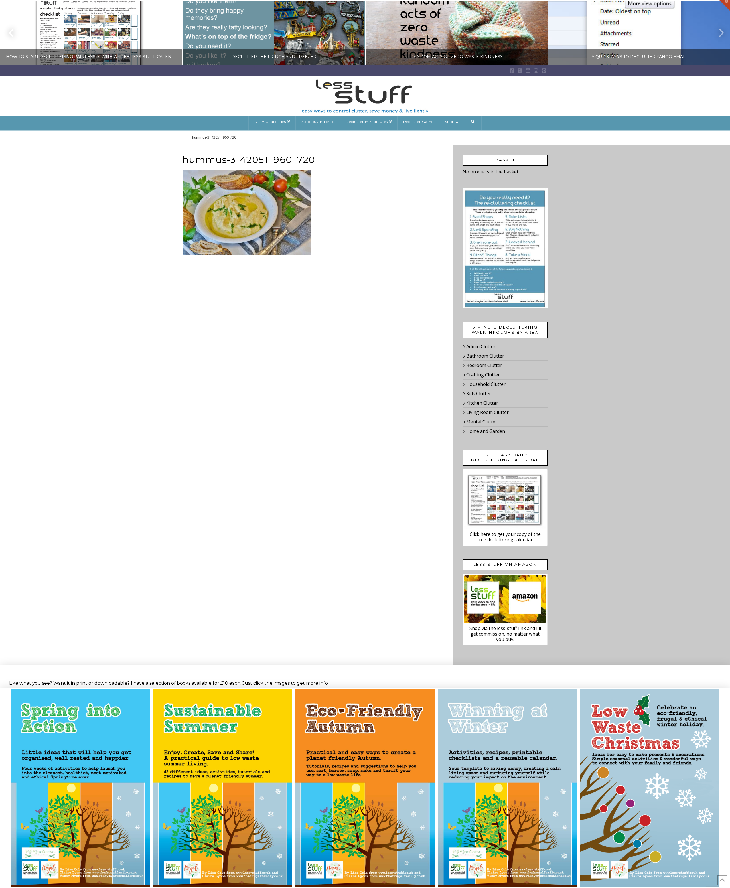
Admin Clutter (481, 346)
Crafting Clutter (483, 375)
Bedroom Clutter (484, 365)
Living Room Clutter (487, 412)
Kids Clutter (478, 393)
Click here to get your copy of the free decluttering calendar (505, 537)
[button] (724, 5)
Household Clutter (486, 384)
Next (718, 32)
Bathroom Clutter (485, 356)
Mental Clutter (481, 422)
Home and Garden (485, 431)
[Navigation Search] (473, 123)
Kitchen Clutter (482, 403)
